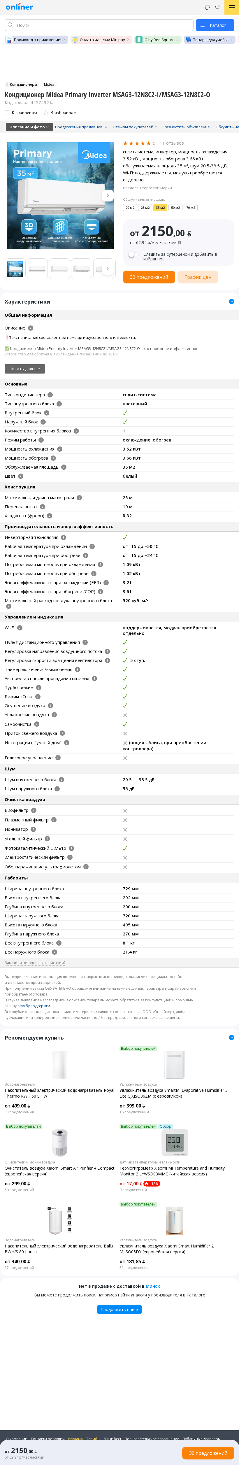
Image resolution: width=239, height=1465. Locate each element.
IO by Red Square (159, 39)
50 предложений (19, 1190)
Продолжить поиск (119, 1309)
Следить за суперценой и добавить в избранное (180, 256)
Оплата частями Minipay (102, 39)
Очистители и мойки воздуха (30, 1162)
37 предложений (19, 1268)
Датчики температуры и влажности (149, 1162)
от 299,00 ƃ (17, 1183)
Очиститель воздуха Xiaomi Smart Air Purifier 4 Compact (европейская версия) (60, 1171)
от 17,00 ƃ (130, 1183)
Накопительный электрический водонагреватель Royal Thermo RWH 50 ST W (59, 1093)
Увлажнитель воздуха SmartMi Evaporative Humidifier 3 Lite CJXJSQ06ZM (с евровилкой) (173, 1093)
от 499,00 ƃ (17, 1106)
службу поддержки (33, 1005)
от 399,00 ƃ (132, 1106)
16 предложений (134, 1112)
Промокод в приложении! (37, 39)
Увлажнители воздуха (138, 1084)
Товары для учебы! (211, 39)
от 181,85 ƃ (132, 1261)
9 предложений (133, 1190)
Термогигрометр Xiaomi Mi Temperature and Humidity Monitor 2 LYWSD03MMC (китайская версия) (172, 1171)
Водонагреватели (20, 1084)
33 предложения (19, 1112)
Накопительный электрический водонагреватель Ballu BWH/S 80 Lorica (59, 1248)
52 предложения (134, 1268)
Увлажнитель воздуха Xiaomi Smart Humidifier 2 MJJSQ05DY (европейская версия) (166, 1248)
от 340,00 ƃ (17, 1261)
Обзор (165, 1126)
